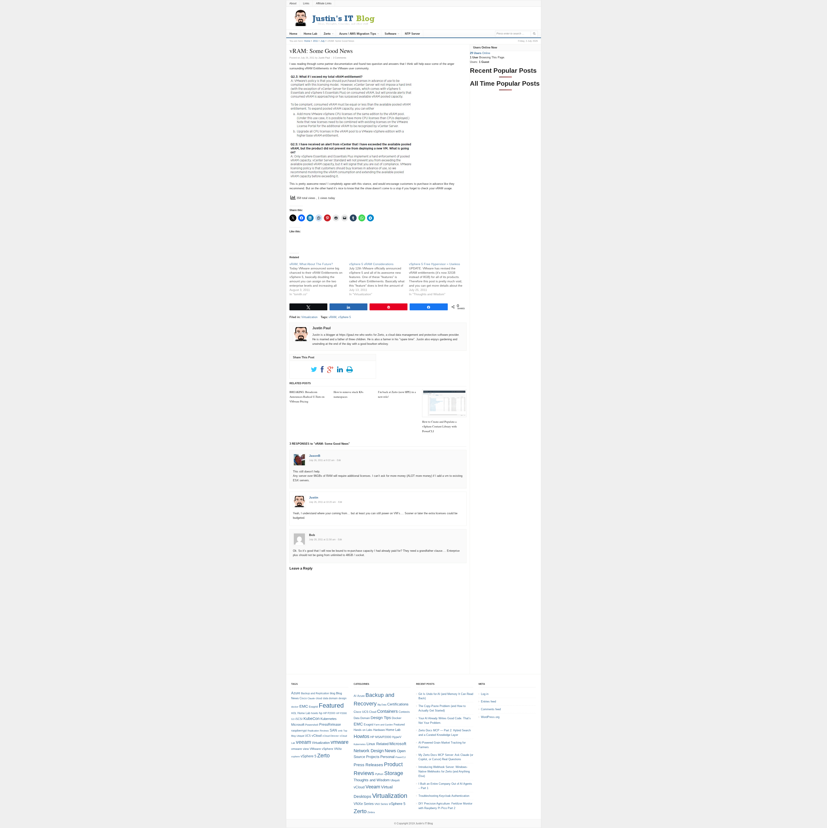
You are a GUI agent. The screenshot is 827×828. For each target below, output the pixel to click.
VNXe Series (364, 804)
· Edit (338, 460)
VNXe (338, 748)
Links (306, 3)
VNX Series (381, 804)
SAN (333, 730)
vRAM (332, 317)
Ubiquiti (300, 736)
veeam (303, 742)
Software (390, 33)
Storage (393, 773)
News (390, 750)
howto (314, 713)
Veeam (372, 786)
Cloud (372, 711)
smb (340, 730)
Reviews (324, 730)
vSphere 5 (344, 317)
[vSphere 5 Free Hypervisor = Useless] (439, 279)
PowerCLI (400, 757)
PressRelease (330, 724)
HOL (294, 713)
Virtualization (309, 317)
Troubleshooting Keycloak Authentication (443, 795)
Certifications (398, 704)
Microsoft (297, 724)
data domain (330, 698)
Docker (396, 718)
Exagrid (313, 706)
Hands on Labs (363, 730)
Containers (387, 711)
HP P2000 (329, 713)
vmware (339, 742)
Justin (313, 497)
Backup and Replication (315, 693)
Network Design (369, 750)
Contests (404, 711)
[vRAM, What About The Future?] (319, 279)
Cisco (303, 698)
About (292, 3)
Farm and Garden (383, 724)
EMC (303, 706)
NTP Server (412, 33)
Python (379, 774)
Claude (311, 698)
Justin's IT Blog (424, 823)
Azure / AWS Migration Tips (357, 33)
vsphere (295, 756)
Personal (387, 757)
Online (480, 53)
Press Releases (368, 765)
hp (320, 713)
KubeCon (311, 718)
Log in (484, 694)
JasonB (314, 455)
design (343, 698)
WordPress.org (490, 717)
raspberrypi (299, 730)
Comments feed (491, 709)
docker (294, 706)
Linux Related (378, 744)
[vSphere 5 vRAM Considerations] (379, 279)
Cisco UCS (361, 711)
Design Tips (381, 718)
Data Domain (362, 718)
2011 (315, 41)
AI (355, 696)
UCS (308, 735)
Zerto (327, 33)
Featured (331, 705)
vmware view (300, 748)
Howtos (361, 736)
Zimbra (371, 812)
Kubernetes (328, 719)
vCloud (317, 735)
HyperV (396, 737)
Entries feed (488, 701)
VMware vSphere (321, 748)
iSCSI (299, 719)
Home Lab (310, 33)
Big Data (382, 704)
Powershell (311, 724)
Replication (313, 730)
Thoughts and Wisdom (372, 780)
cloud (319, 698)
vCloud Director (330, 736)
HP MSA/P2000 (380, 737)
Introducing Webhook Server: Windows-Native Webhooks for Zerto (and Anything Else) (444, 771)
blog (332, 693)
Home (293, 33)
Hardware (379, 730)
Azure (295, 693)
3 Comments (339, 57)
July (322, 41)
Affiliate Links (323, 3)
